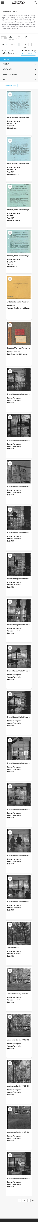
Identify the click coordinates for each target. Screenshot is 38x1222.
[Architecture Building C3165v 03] (19, 1117)
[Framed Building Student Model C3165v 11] (19, 471)
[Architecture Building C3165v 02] (19, 1025)
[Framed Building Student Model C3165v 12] (19, 425)
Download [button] (11, 37)
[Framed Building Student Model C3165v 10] (19, 518)
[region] (19, 73)
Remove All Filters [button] (28, 54)
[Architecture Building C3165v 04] (19, 1071)
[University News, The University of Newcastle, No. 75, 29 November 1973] (19, 149)
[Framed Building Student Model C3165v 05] (19, 748)
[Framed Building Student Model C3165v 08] (19, 610)
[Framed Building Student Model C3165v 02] (19, 887)
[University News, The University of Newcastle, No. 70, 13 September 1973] (19, 195)
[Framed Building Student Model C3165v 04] (19, 794)
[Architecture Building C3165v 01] (19, 979)
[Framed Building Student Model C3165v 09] (19, 564)
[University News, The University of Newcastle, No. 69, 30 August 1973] (19, 241)
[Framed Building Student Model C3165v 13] (19, 379)
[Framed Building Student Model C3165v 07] (19, 656)
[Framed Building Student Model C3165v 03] (19, 840)
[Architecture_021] (19, 933)
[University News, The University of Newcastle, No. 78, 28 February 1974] (19, 102)
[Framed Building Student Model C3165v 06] (19, 702)
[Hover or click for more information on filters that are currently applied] (35, 51)
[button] (19, 38)
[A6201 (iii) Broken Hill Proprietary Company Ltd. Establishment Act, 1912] (19, 287)
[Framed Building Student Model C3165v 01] (19, 1163)
